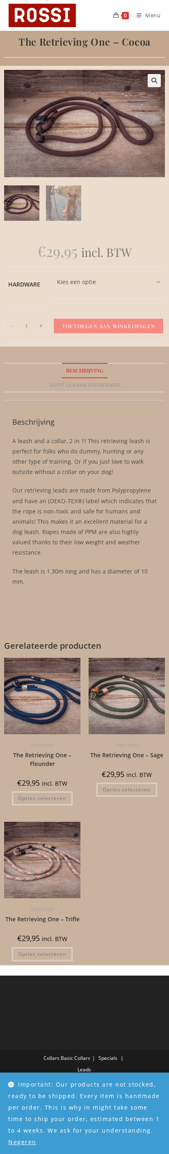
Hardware (24, 284)
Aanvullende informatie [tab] (85, 384)
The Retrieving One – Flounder (42, 759)
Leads (84, 1069)
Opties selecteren (42, 798)
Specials (107, 1058)
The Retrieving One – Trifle (42, 919)
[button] (154, 80)
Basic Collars (75, 1058)
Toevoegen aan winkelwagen (108, 326)
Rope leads (42, 744)
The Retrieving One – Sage (126, 755)
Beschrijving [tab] (84, 370)
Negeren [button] (22, 1142)
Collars (51, 1058)
